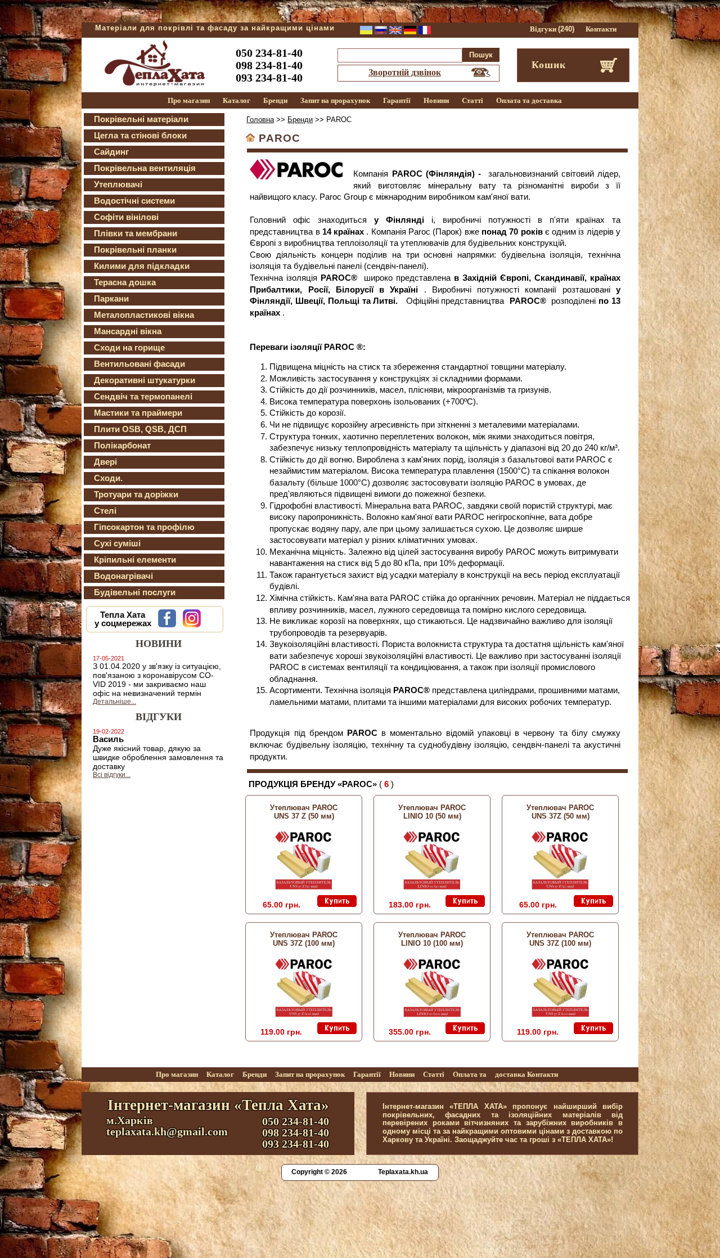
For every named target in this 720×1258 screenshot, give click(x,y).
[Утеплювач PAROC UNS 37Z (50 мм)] (560, 887)
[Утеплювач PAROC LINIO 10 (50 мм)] (432, 887)
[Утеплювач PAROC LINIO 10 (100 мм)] (432, 1014)
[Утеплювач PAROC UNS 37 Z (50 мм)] (303, 887)
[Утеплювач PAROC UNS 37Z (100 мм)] (304, 1014)
